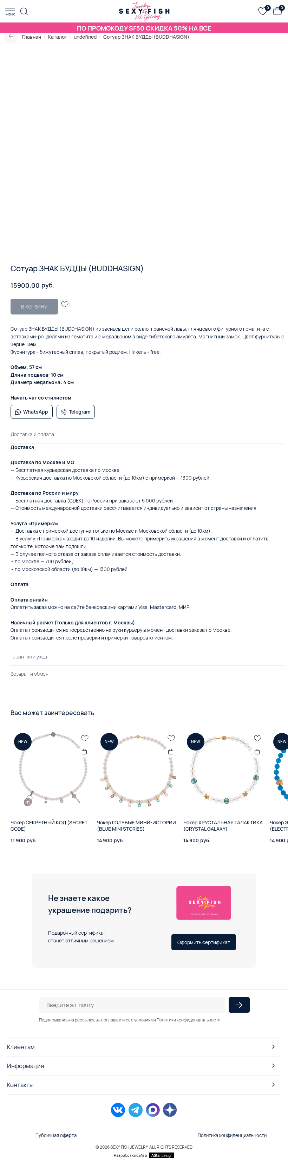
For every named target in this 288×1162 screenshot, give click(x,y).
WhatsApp (35, 411)
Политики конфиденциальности (189, 1020)
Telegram (79, 411)
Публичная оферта (56, 1135)
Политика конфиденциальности (232, 1135)
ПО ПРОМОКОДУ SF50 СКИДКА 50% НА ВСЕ (144, 28)
